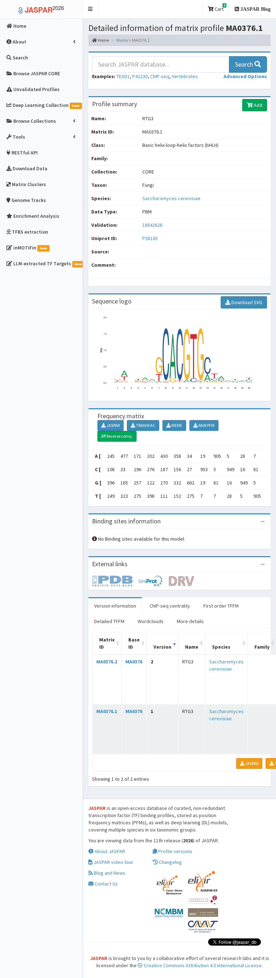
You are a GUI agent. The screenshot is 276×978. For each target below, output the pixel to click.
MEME (176, 425)
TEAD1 (123, 76)
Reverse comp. (119, 436)
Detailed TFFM (109, 621)
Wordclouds (151, 621)
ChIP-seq (159, 76)
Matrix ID (107, 643)
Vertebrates (185, 76)
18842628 (152, 225)
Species (221, 647)
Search (244, 64)
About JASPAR (109, 851)
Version (162, 647)
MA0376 (133, 661)
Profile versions (174, 851)
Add (257, 105)
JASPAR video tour (112, 862)
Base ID (134, 643)
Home (103, 40)
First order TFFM (221, 606)
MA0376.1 (106, 711)
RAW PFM (206, 425)
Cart (219, 7)
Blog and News (109, 873)
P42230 (140, 76)
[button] (90, 9)
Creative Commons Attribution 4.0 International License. (203, 965)
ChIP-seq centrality (170, 606)
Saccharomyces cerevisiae (171, 198)
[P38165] (115, 580)
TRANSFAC (145, 425)
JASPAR (113, 425)
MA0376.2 (106, 661)
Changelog (170, 862)
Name (191, 647)
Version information (115, 606)
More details (190, 621)
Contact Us (105, 883)
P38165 (150, 238)
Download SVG (246, 302)
